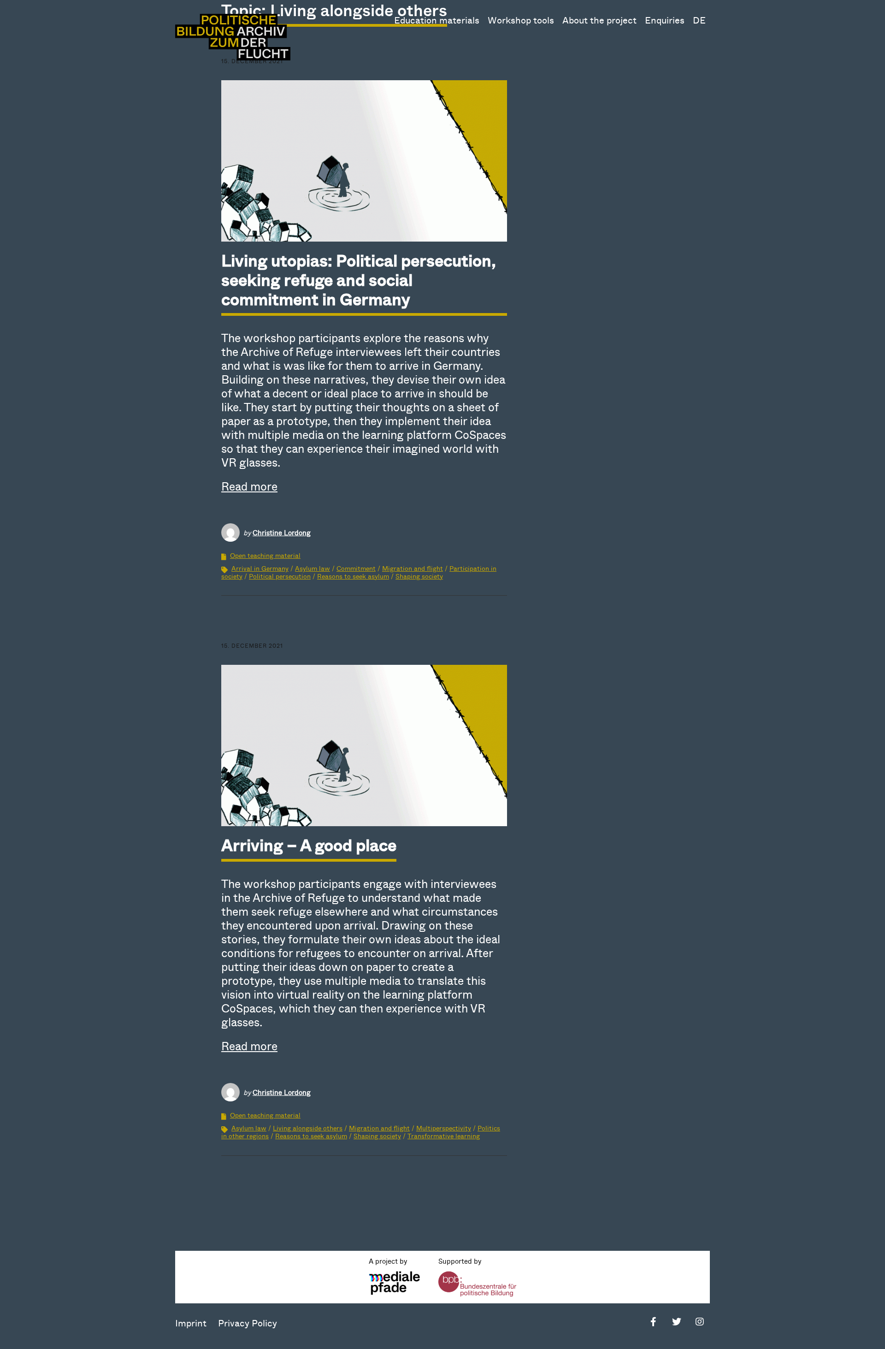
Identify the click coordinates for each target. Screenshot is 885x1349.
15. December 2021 (252, 645)
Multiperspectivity (443, 1128)
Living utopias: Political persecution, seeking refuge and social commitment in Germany (358, 279)
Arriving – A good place (308, 845)
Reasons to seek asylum (353, 576)
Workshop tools (521, 20)
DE (699, 20)
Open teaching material (265, 555)
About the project (599, 20)
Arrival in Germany (260, 568)
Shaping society (419, 576)
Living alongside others (307, 1128)
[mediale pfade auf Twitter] (676, 1323)
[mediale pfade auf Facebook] (653, 1323)
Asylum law (312, 568)
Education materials (436, 20)
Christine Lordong (282, 532)
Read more (249, 486)
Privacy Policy (247, 1323)
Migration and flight (412, 568)
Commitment (356, 568)
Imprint (190, 1323)
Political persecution (280, 576)
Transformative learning (443, 1136)
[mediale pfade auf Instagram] (699, 1323)
